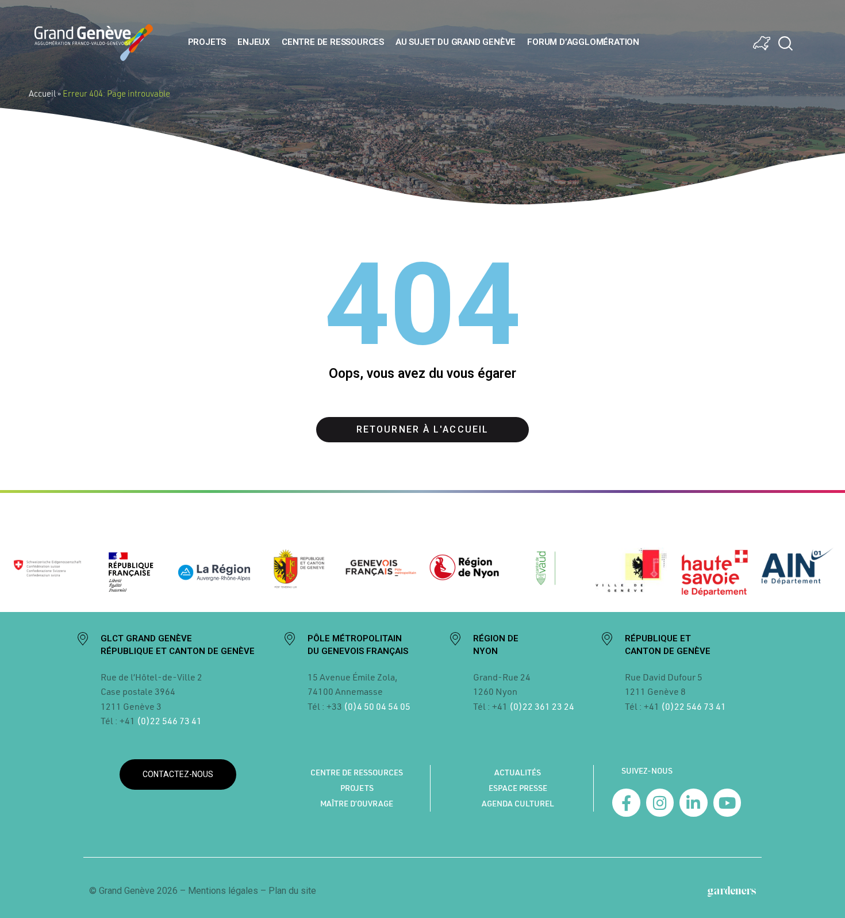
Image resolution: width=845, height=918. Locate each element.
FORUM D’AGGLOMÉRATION (583, 42)
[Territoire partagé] (761, 43)
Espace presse (518, 788)
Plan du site (292, 890)
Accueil (42, 93)
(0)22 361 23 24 (541, 706)
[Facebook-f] (626, 803)
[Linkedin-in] (693, 803)
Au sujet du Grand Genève (455, 42)
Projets (207, 42)
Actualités (517, 772)
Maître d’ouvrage (356, 803)
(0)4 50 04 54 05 (376, 706)
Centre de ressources (333, 42)
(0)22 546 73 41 (169, 720)
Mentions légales (223, 890)
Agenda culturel (518, 803)
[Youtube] (727, 803)
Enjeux (253, 42)
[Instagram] (660, 803)
